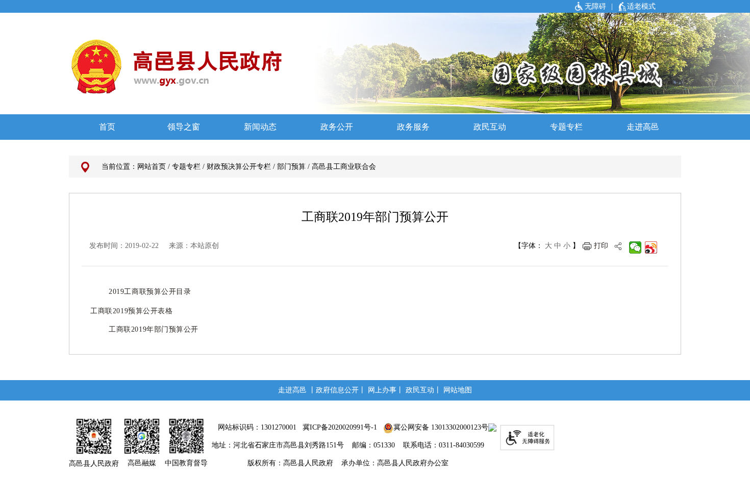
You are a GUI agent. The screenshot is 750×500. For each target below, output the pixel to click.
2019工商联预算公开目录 (150, 291)
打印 (601, 245)
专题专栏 (186, 166)
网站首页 (151, 166)
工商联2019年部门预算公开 (153, 329)
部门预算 (291, 166)
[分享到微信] (635, 247)
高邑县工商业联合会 (344, 166)
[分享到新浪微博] (651, 247)
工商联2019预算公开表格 (131, 311)
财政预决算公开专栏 (239, 166)
